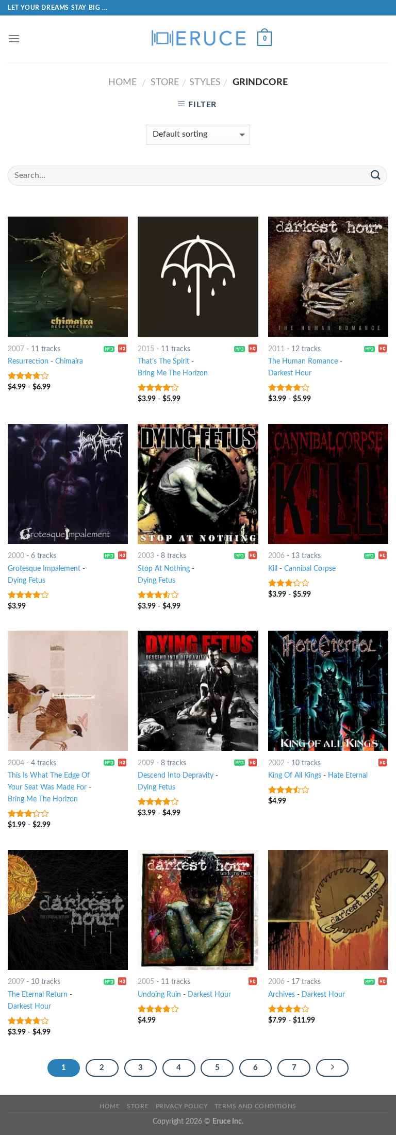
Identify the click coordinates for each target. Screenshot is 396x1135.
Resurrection (28, 361)
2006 (276, 556)
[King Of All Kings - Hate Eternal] (328, 691)
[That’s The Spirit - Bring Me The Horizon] (198, 277)
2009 (146, 763)
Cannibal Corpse (310, 568)
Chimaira (69, 361)
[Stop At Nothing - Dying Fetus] (198, 484)
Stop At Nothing (164, 568)
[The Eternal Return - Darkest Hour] (68, 910)
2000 (16, 556)
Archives (281, 994)
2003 (146, 556)
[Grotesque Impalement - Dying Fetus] (68, 484)
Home (122, 82)
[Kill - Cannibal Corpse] (328, 484)
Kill (272, 568)
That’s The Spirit (163, 361)
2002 (276, 763)
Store (165, 82)
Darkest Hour (289, 373)
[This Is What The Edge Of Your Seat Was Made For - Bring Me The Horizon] (68, 691)
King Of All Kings (294, 775)
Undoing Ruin (159, 994)
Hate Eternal (348, 775)
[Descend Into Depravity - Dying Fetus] (198, 691)
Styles (205, 82)
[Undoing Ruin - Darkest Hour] (198, 910)
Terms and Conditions (255, 1106)
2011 (276, 349)
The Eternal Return (38, 994)
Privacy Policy (182, 1106)
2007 (16, 349)
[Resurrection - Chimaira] (68, 277)
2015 (146, 349)
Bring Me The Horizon (173, 373)
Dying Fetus (26, 580)
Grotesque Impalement (44, 568)
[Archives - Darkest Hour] (328, 910)
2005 (146, 981)
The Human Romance (303, 361)
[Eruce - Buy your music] (198, 39)
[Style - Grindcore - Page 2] (332, 1068)
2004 (16, 763)
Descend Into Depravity (175, 775)
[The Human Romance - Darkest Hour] (328, 277)
